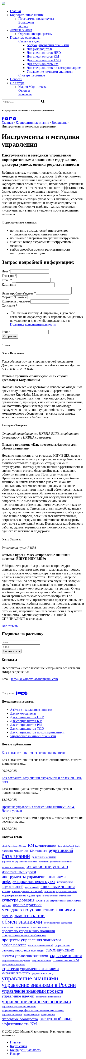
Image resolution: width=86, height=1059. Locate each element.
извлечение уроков (47, 866)
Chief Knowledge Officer (14, 846)
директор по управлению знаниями (19, 862)
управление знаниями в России (39, 985)
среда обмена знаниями (13, 964)
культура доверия (18, 900)
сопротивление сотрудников (16, 960)
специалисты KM (66, 960)
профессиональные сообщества (24, 935)
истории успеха (65, 881)
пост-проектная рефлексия (58, 922)
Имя (6, 271)
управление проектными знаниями (19, 1006)
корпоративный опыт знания (57, 896)
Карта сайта (18, 1046)
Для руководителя (39, 49)
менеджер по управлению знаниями (38, 909)
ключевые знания (57, 886)
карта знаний (12, 886)
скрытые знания (66, 955)
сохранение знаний (41, 960)
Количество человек (16, 301)
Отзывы (24, 90)
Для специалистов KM (43, 56)
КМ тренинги (38, 850)
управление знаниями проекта (32, 991)
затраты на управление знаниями (55, 862)
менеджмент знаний (23, 915)
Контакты (25, 94)
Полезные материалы (25, 37)
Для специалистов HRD (44, 52)
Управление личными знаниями (50, 71)
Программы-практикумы (36, 18)
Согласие (9, 305)
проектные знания (40, 927)
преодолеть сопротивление (15, 927)
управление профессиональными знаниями (33, 1010)
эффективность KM (19, 1023)
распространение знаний (40, 945)
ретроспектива (62, 945)
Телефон (9, 275)
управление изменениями (48, 997)
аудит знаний (61, 850)
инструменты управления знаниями (34, 876)
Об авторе (17, 83)
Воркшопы (26, 22)
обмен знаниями (22, 921)
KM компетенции (42, 845)
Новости (16, 79)
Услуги (23, 26)
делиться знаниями (44, 857)
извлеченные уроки (19, 871)
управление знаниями (30, 978)
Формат (7, 297)
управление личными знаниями (36, 1001)
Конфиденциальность (25, 1050)
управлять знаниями (12, 1014)
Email (7, 280)
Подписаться (11, 651)
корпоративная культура (21, 895)
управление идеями (18, 996)
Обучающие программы (35, 33)
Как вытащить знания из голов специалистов (34, 752)
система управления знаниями (25, 956)
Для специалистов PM (42, 64)
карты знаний (32, 887)
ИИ (26, 850)
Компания (9, 284)
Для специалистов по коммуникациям (54, 68)
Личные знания (21, 30)
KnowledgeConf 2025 (69, 846)
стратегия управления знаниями (30, 968)
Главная (15, 11)
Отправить (10, 336)
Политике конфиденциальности (33, 324)
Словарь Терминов (31, 75)
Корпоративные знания (26, 15)
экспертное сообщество (20, 1019)
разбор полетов (14, 945)
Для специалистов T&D (44, 60)
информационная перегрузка (28, 881)
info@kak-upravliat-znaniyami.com (34, 679)
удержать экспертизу (43, 973)
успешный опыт (31, 1014)
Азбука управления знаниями (48, 45)
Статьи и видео (29, 41)
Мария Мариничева (32, 86)
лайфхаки (6, 905)
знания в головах (13, 867)
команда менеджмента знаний (22, 891)
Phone (6, 332)
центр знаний (48, 1014)
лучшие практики (27, 905)
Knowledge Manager (12, 850)
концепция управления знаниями (60, 891)
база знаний (16, 856)
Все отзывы (10, 626)
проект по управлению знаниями (28, 931)
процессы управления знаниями (31, 939)
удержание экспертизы (16, 973)
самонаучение (60, 950)
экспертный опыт (56, 1018)
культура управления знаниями (58, 900)
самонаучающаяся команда (23, 950)
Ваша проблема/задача (19, 293)
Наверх (15, 1053)
